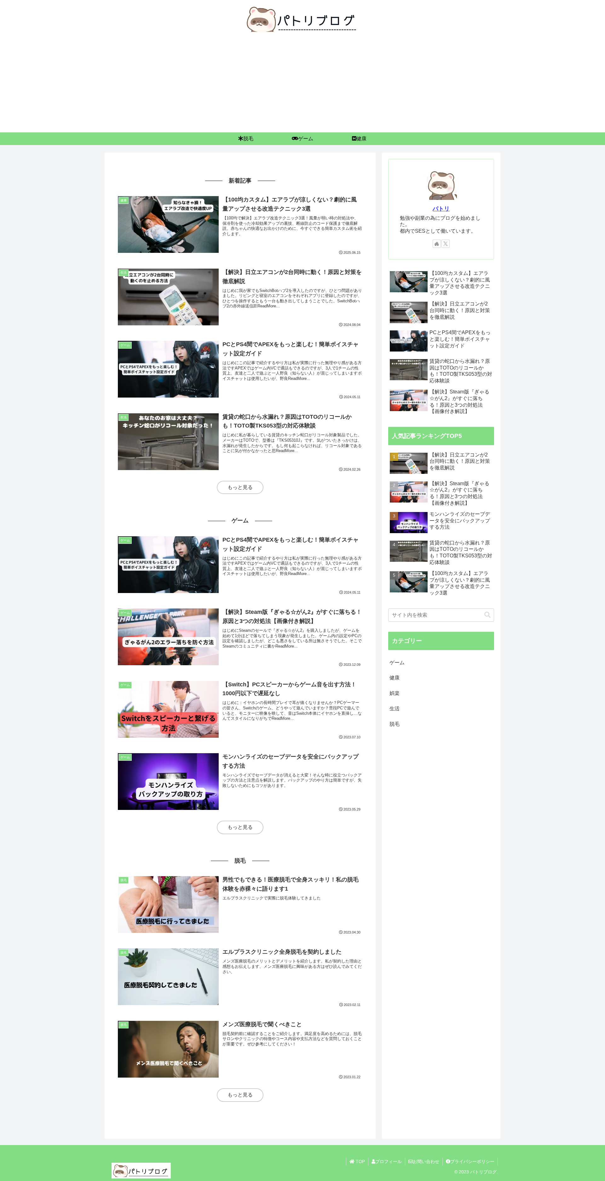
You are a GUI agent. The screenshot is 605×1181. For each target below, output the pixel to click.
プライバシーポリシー (472, 1161)
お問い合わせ (426, 1161)
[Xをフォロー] (445, 244)
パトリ (441, 209)
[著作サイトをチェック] (437, 244)
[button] (487, 615)
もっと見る (240, 487)
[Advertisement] (302, 85)
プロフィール (388, 1161)
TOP (359, 1161)
